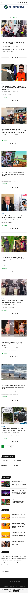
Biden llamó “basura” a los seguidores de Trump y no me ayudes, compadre (13, 216)
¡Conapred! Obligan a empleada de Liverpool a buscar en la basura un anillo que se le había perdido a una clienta (13, 130)
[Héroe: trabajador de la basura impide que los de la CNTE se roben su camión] (14, 28)
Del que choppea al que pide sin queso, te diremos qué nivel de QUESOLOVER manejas (19, 525)
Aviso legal (11, 586)
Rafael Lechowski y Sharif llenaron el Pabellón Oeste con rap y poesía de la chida (19, 492)
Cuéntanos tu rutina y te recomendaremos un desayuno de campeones (18, 516)
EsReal (2, 39)
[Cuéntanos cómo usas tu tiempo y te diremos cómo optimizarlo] (5, 544)
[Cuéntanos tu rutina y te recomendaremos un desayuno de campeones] (5, 517)
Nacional (3, 426)
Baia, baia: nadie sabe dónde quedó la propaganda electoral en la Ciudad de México (12, 174)
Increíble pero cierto (5, 383)
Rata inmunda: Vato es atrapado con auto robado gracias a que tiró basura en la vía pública (13, 87)
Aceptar (16, 591)
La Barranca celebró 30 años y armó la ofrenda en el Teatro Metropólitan (19, 501)
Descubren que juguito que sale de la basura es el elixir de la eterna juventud (13, 429)
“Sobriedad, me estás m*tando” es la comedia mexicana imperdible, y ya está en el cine (19, 483)
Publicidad (6, 586)
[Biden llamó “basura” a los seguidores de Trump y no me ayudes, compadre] (14, 202)
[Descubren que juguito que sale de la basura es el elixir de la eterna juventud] (14, 415)
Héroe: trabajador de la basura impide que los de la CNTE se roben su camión (13, 43)
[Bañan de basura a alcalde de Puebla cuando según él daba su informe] (14, 287)
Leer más (3, 54)
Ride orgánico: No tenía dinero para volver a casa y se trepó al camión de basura (12, 259)
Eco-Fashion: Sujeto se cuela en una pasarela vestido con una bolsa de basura (12, 343)
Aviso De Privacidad (20, 586)
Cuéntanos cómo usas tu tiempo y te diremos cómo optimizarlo (19, 543)
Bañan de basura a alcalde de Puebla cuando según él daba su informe (12, 301)
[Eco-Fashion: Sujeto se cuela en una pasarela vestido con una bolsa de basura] (14, 328)
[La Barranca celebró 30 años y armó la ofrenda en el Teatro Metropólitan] (5, 502)
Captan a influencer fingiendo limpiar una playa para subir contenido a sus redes (13, 387)
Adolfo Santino (7, 46)
